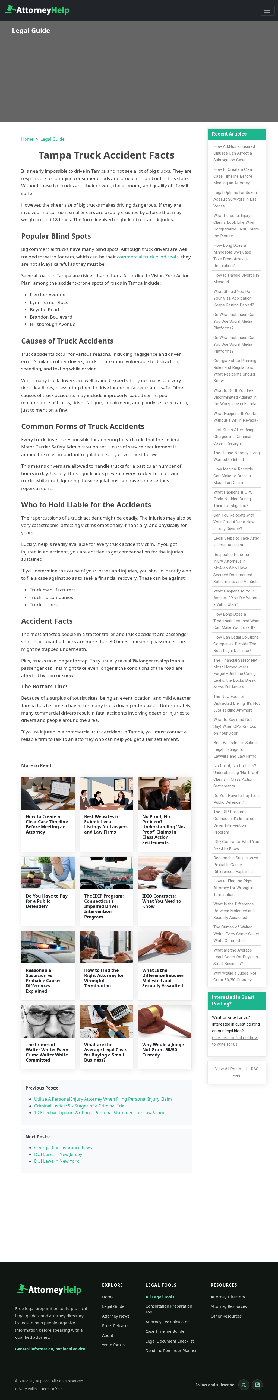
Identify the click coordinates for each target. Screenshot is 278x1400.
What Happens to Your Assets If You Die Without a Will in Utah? (236, 598)
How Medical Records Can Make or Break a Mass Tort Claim (233, 476)
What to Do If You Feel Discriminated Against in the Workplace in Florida (235, 397)
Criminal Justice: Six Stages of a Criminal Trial (79, 1106)
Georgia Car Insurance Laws (63, 1148)
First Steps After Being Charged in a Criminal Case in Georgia (233, 436)
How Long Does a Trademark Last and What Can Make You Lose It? (236, 621)
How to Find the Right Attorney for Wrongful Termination (104, 978)
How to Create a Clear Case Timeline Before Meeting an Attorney (47, 824)
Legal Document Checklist (170, 1341)
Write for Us (113, 1344)
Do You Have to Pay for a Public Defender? (47, 901)
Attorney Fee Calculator (167, 1321)
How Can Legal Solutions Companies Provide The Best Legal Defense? (236, 644)
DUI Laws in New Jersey (58, 1154)
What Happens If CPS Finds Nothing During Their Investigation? (232, 499)
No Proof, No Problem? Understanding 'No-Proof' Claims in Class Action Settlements (163, 829)
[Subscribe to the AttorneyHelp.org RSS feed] (257, 1384)
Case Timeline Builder (166, 1331)
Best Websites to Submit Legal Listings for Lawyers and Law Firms (106, 824)
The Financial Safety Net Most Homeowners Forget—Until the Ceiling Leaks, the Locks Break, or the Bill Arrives (235, 674)
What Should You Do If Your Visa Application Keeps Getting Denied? (233, 298)
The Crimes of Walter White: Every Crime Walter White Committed (47, 1052)
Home (27, 139)
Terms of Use (52, 1388)
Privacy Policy (26, 1388)
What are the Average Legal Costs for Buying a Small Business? (105, 1052)
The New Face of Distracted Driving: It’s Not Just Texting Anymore (236, 703)
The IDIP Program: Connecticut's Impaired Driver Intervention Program (104, 906)
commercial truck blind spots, (148, 257)
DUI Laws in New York (56, 1161)
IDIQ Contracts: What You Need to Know (161, 901)
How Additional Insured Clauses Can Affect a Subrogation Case (234, 153)
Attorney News (115, 1316)
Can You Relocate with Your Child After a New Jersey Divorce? (233, 522)
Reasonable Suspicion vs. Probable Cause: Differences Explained (43, 980)
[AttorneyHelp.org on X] (243, 1384)
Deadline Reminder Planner (171, 1350)
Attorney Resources (229, 1306)
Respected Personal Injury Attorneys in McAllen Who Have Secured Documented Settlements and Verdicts (236, 568)
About (107, 1335)
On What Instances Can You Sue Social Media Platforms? (234, 321)
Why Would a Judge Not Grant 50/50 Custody (163, 1050)
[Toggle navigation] (267, 10)
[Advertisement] (139, 75)
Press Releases (115, 1325)
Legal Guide (52, 139)
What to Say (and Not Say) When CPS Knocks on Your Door (234, 726)
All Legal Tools (160, 1296)
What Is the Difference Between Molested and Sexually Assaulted (163, 978)
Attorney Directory (228, 1296)
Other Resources (226, 1316)
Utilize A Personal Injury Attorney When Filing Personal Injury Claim (103, 1099)
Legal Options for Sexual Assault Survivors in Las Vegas (235, 199)
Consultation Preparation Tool (169, 1309)
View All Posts (228, 1068)
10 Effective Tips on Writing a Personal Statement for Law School (100, 1113)
